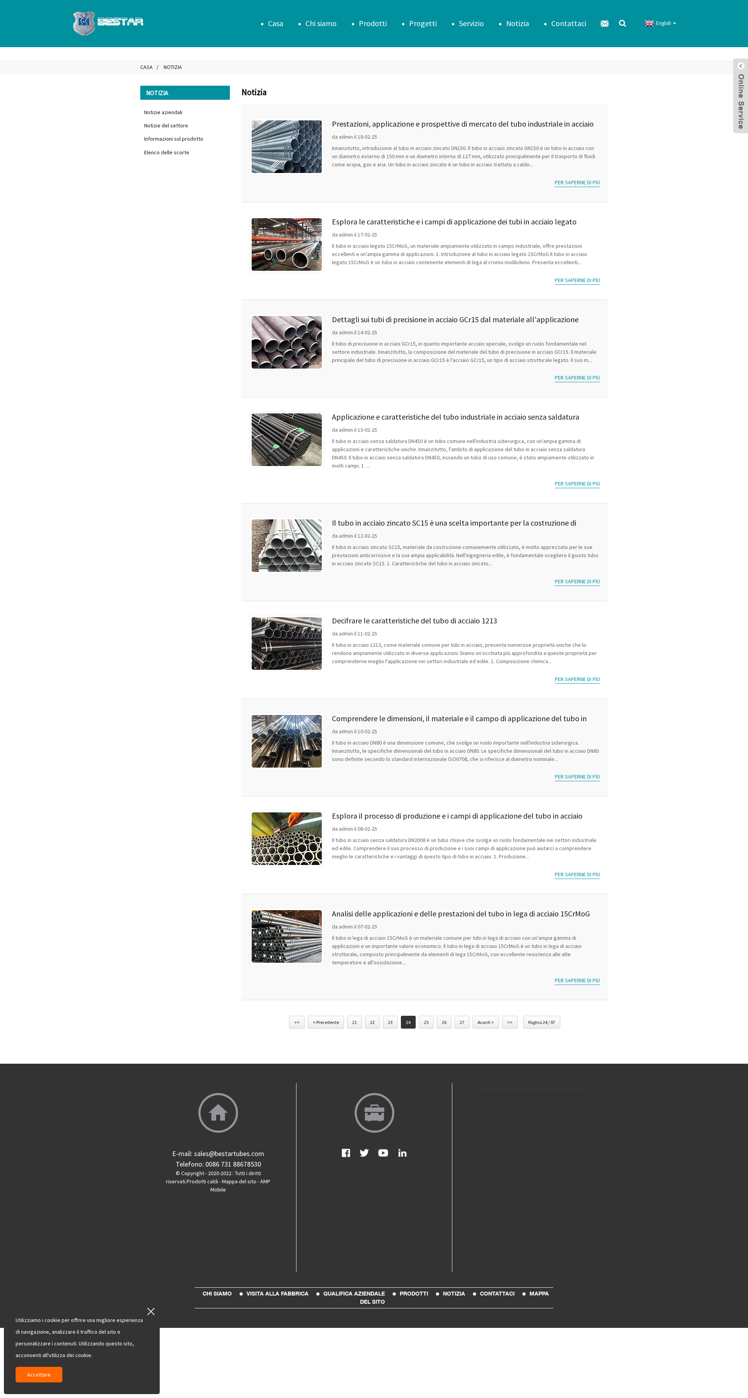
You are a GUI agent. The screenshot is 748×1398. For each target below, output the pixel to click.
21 (354, 1022)
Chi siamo (321, 23)
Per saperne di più (577, 182)
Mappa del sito (239, 1181)
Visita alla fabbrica (278, 1293)
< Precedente (326, 1022)
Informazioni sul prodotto (173, 138)
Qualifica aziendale (354, 1293)
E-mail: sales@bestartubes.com (218, 1153)
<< (297, 1022)
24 (408, 1022)
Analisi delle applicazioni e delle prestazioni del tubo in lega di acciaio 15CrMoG (461, 913)
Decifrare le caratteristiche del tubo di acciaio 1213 (414, 620)
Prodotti (373, 23)
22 (372, 1022)
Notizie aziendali (163, 112)
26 (444, 1022)
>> (510, 1022)
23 (390, 1022)
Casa (275, 23)
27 (462, 1022)
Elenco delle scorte (166, 152)
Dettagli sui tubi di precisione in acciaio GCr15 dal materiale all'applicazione (455, 319)
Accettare (39, 1374)
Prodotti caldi (202, 1181)
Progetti (423, 23)
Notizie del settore (166, 125)
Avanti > (486, 1022)
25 (426, 1022)
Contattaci (568, 23)
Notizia (517, 23)
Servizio (471, 23)
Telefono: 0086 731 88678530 (218, 1164)
